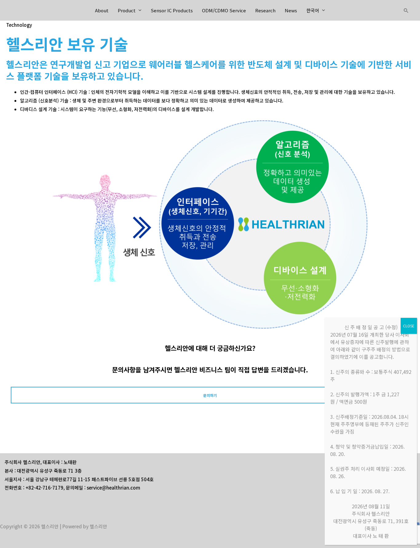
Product (127, 10)
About (102, 10)
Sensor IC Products (172, 10)
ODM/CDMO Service (224, 10)
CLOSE (408, 325)
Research (265, 10)
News (291, 10)
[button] (406, 10)
